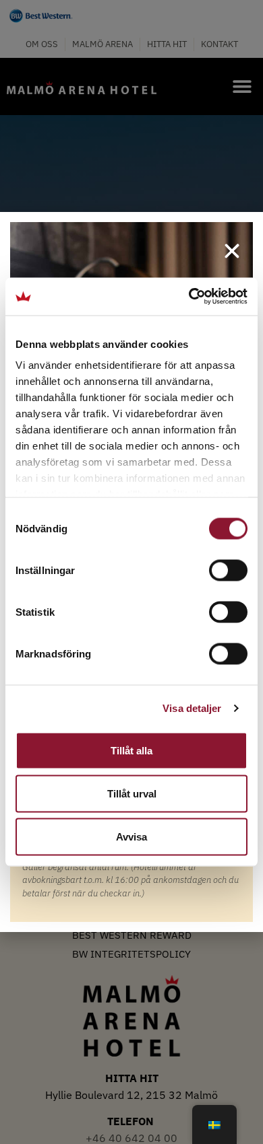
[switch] (228, 570)
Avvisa (131, 836)
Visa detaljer (192, 708)
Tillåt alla (131, 750)
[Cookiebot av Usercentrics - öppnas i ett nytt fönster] (189, 297)
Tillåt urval (131, 793)
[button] (232, 251)
